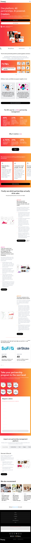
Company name (5, 424)
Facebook (14, 533)
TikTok (19, 533)
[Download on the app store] (12, 536)
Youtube (16, 533)
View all (29, 340)
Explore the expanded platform (15, 102)
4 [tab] (16, 73)
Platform (15, 512)
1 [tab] (12, 73)
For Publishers (15, 516)
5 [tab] (17, 73)
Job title (4, 414)
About (15, 522)
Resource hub (15, 507)
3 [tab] (14, 73)
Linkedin (10, 533)
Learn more (4, 289)
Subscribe (15, 530)
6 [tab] (18, 73)
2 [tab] (13, 73)
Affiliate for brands (21, 240)
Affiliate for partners (28, 240)
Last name (4, 408)
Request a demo (15, 20)
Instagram (12, 533)
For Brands (15, 514)
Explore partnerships (15, 183)
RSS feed (21, 533)
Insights (15, 518)
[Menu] (29, 1)
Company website (5, 427)
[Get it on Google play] (18, 536)
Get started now (15, 23)
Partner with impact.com (15, 520)
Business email (5, 411)
